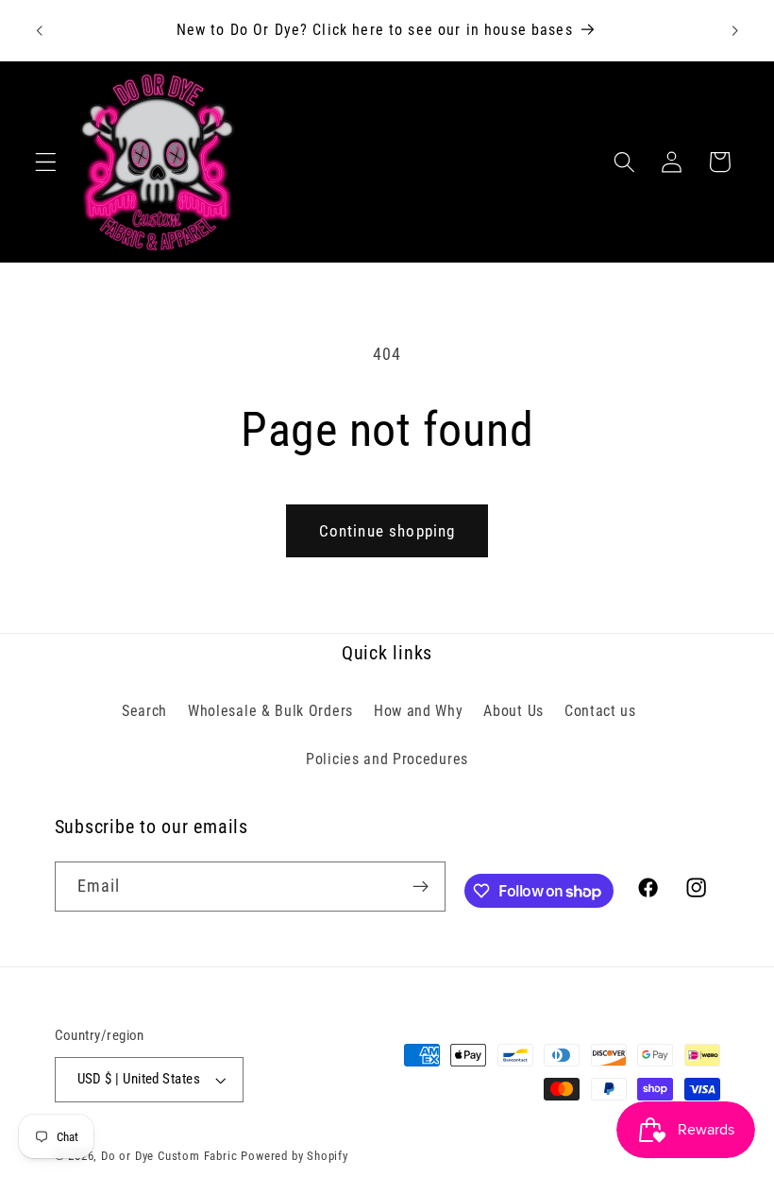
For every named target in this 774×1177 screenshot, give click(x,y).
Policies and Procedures (387, 759)
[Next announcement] (734, 30)
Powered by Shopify (294, 1156)
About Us (513, 711)
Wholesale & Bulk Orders (270, 711)
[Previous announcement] (39, 30)
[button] (46, 162)
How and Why (418, 711)
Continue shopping (387, 530)
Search (144, 711)
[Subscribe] (420, 887)
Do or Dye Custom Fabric (169, 1156)
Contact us (600, 711)
